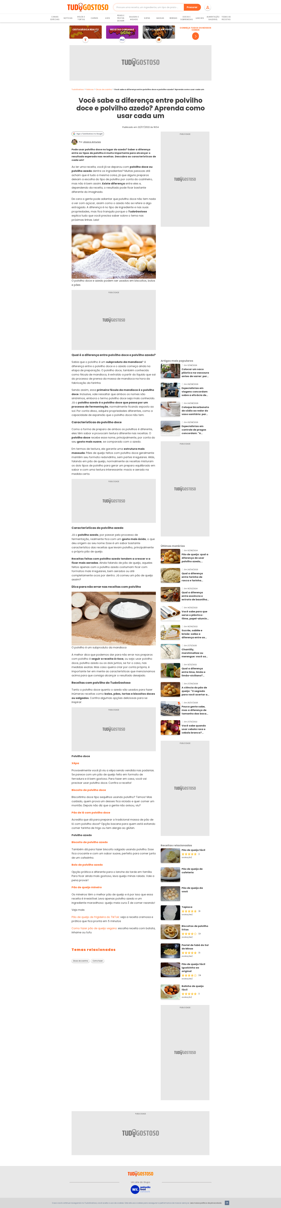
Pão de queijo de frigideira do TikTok (95, 917)
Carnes (94, 18)
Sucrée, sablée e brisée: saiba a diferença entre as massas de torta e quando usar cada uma (194, 634)
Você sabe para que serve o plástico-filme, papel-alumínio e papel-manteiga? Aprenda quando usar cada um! (195, 615)
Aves (107, 18)
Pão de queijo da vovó (192, 889)
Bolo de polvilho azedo (87, 865)
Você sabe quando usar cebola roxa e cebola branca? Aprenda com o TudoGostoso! (194, 729)
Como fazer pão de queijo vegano (94, 928)
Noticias (90, 89)
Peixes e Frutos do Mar (120, 18)
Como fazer (98, 961)
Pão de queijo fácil (193, 850)
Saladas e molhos (134, 18)
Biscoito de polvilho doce (89, 790)
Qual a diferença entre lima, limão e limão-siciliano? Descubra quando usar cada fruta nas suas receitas (195, 672)
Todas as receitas (226, 18)
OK (227, 1203)
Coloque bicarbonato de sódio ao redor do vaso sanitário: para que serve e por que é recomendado (195, 410)
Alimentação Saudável (213, 18)
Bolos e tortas (81, 18)
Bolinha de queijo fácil (193, 987)
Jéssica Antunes (92, 141)
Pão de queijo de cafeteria (192, 870)
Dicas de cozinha (104, 89)
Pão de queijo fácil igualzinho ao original (193, 967)
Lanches (200, 18)
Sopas (147, 18)
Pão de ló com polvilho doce (91, 812)
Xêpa (75, 763)
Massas (160, 18)
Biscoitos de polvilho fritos (195, 927)
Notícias (68, 18)
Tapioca (187, 907)
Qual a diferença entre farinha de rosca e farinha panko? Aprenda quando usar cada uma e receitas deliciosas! (194, 577)
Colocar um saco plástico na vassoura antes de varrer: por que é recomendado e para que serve (195, 373)
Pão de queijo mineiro (87, 887)
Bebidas (173, 18)
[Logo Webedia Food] (140, 1189)
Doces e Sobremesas (186, 18)
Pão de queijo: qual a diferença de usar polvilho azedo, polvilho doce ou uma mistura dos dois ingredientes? (195, 558)
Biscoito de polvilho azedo (90, 842)
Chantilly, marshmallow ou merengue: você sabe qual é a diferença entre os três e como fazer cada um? (195, 653)
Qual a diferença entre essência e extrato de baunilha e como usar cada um (195, 596)
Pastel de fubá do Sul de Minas (195, 946)
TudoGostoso (78, 89)
